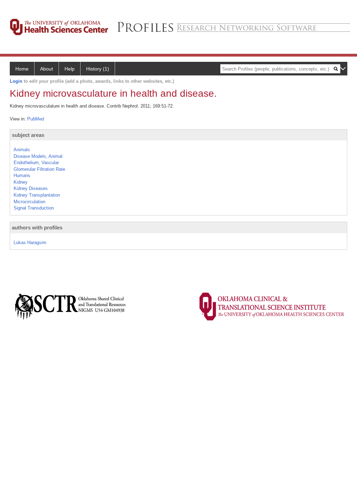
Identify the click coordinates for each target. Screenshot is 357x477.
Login (16, 81)
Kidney (21, 182)
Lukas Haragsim (30, 242)
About (46, 69)
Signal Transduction (34, 208)
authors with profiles (37, 227)
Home (22, 69)
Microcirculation (29, 201)
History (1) (97, 69)
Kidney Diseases (31, 188)
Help (69, 69)
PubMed (35, 119)
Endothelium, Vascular (36, 162)
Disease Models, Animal (38, 156)
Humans (22, 175)
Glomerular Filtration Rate (39, 169)
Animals (22, 149)
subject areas (28, 135)
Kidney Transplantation (37, 195)
